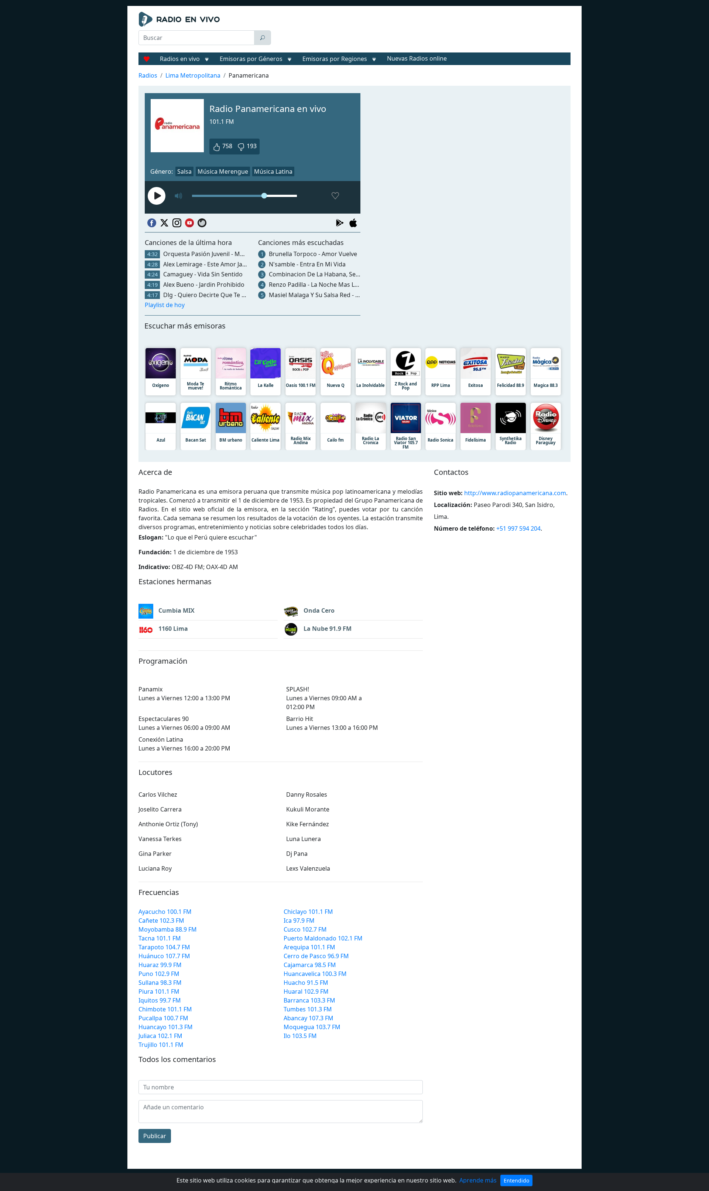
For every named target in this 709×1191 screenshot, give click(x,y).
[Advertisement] (422, 30)
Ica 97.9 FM (299, 920)
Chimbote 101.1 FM (165, 1009)
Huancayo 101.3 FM (165, 1027)
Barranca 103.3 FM (309, 1000)
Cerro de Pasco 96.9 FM (316, 956)
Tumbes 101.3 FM (308, 1009)
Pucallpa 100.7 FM (163, 1018)
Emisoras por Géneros (251, 59)
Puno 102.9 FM (158, 974)
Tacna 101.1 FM (159, 938)
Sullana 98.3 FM (160, 983)
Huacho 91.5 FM (306, 983)
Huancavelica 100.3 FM (315, 974)
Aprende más (478, 1180)
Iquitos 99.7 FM (159, 1000)
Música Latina (273, 171)
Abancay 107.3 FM (308, 1018)
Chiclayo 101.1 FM (308, 912)
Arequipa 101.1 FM (309, 947)
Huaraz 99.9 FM (160, 965)
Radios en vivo (180, 59)
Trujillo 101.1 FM (161, 1045)
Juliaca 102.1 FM (160, 1036)
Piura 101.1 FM (158, 991)
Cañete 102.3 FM (161, 920)
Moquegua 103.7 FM (312, 1027)
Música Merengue (223, 171)
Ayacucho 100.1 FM (165, 912)
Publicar (154, 1136)
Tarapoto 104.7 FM (164, 947)
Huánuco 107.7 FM (164, 956)
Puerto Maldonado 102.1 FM (323, 938)
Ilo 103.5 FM (300, 1036)
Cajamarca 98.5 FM (310, 965)
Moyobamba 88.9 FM (167, 929)
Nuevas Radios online (417, 58)
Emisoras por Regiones (334, 59)
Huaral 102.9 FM (306, 991)
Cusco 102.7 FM (305, 929)
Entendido (516, 1180)
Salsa (184, 171)
